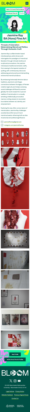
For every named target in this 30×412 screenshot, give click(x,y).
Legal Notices (10, 391)
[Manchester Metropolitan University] (10, 407)
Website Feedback (7, 395)
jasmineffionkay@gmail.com (12, 122)
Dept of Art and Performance (15, 9)
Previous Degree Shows (21, 395)
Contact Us (15, 398)
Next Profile (15, 354)
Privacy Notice (19, 391)
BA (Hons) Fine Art (11, 13)
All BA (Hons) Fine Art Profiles (15, 359)
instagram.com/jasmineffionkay (14, 125)
